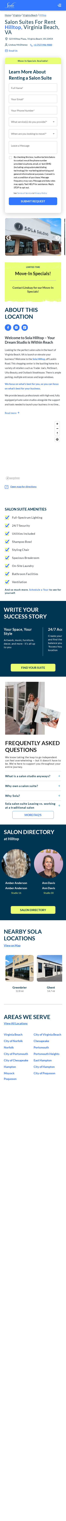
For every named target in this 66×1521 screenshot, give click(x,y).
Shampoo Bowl (22, 541)
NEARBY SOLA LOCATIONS (23, 935)
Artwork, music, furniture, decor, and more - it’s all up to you (19, 643)
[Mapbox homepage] (13, 478)
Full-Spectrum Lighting (27, 517)
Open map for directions (23, 486)
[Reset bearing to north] (57, 433)
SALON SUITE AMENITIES (25, 509)
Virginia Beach (30, 15)
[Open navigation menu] (59, 5)
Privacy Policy (40, 193)
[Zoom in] (57, 423)
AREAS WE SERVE (27, 1016)
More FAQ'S (33, 815)
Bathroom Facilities (25, 574)
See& (30, 193)
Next (56, 236)
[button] (33, 776)
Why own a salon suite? (21, 786)
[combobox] (33, 121)
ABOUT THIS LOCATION (21, 313)
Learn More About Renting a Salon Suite (30, 75)
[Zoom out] (57, 428)
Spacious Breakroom (25, 558)
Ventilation (19, 582)
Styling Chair (20, 549)
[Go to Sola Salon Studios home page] (10, 5)
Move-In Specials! (33, 273)
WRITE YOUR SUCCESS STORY (25, 613)
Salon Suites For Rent (32, 27)
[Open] (54, 122)
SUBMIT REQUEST (33, 201)
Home (8, 15)
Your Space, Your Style (18, 631)
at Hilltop (11, 839)
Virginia (17, 15)
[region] (33, 450)
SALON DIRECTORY (29, 831)
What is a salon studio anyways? (27, 776)
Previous (7, 236)
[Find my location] (57, 439)
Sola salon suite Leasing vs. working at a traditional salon (30, 805)
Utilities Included (23, 533)
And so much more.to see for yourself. (33, 591)
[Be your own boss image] (33, 708)
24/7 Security (21, 525)
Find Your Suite (33, 667)
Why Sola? (12, 795)
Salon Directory (33, 910)
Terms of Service (24, 193)
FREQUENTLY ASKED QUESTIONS (32, 746)
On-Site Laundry (23, 566)
